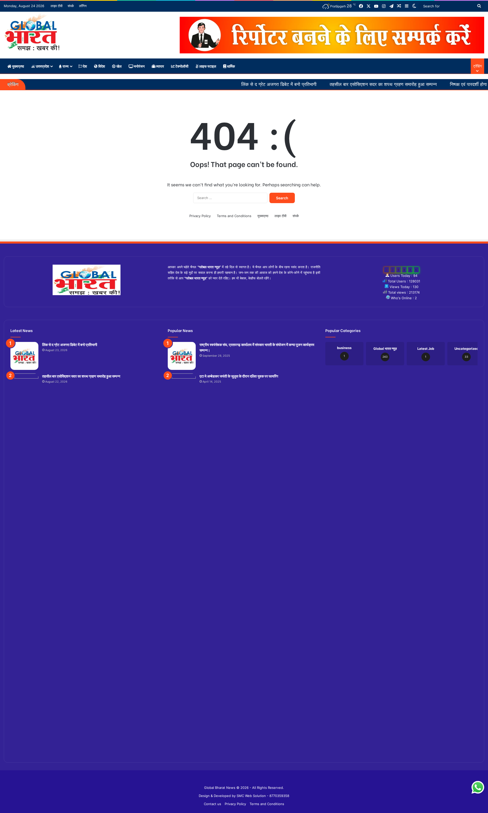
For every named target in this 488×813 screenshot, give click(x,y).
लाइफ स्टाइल (207, 66)
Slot (240, 779)
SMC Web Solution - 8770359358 (263, 796)
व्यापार (159, 66)
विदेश (101, 66)
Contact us (212, 804)
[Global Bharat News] (32, 32)
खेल (118, 66)
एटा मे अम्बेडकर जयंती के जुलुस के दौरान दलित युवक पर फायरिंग (239, 376)
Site (248, 779)
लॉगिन (82, 6)
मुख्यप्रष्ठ (17, 66)
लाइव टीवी (57, 6)
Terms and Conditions (234, 216)
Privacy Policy (200, 216)
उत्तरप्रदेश (42, 66)
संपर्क (71, 6)
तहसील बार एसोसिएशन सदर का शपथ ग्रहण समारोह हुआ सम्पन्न (351, 84)
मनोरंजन (139, 66)
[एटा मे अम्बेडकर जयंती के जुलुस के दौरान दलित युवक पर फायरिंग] (182, 564)
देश (84, 66)
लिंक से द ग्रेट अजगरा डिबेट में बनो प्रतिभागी (247, 84)
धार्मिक (230, 66)
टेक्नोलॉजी (181, 66)
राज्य (65, 66)
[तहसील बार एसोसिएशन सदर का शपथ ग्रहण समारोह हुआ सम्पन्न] (24, 564)
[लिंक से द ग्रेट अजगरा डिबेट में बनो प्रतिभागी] (24, 356)
